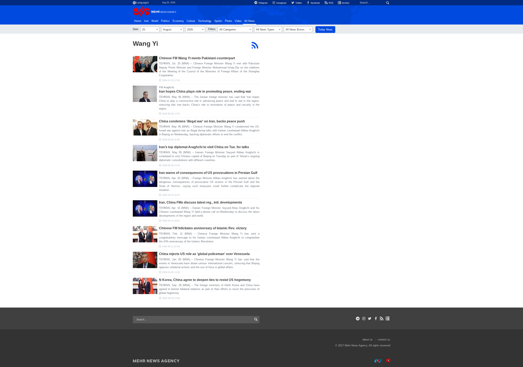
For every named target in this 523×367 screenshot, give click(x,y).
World (154, 21)
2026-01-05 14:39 (171, 272)
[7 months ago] (145, 260)
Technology (204, 21)
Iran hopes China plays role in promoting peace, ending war (205, 91)
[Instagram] (363, 319)
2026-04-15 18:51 (171, 220)
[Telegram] (357, 319)
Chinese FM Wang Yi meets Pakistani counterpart (197, 58)
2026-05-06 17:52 (171, 113)
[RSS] (254, 45)
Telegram (263, 3)
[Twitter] (369, 319)
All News (249, 21)
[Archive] (387, 319)
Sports (218, 21)
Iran (146, 21)
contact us (384, 339)
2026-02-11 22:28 (171, 246)
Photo (228, 21)
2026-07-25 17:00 (171, 80)
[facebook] (375, 319)
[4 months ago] (145, 179)
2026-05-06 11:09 (171, 139)
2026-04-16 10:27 (171, 195)
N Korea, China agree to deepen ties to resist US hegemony (205, 280)
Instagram (281, 3)
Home (137, 21)
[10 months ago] (145, 286)
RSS (330, 3)
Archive (345, 3)
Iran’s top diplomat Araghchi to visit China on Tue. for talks (204, 147)
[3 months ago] (145, 94)
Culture (191, 21)
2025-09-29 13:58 (171, 298)
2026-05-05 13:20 (171, 165)
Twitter (298, 3)
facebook (315, 3)
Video (238, 21)
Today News (325, 29)
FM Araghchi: (167, 87)
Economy (178, 21)
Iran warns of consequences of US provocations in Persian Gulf (208, 173)
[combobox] (149, 29)
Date (135, 29)
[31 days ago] (145, 64)
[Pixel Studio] (386, 361)
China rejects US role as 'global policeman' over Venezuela (204, 254)
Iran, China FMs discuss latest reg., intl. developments (200, 202)
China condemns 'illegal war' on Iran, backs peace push (202, 121)
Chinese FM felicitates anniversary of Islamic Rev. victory (203, 228)
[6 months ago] (145, 234)
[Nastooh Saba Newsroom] (376, 361)
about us (367, 339)
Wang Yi (145, 43)
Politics (165, 21)
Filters (212, 29)
